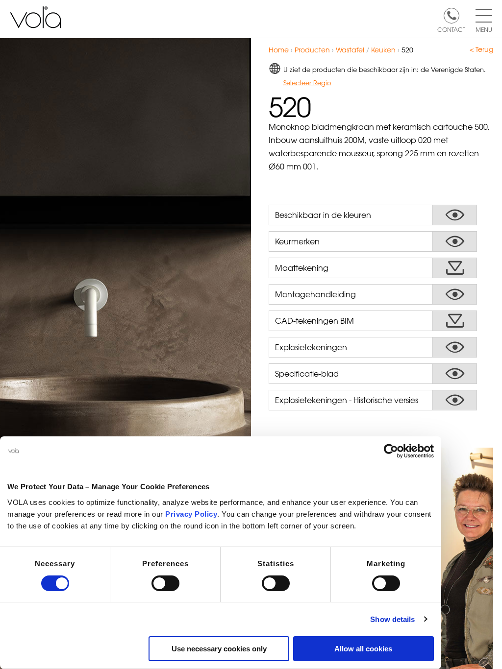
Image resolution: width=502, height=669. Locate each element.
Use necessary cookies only (219, 649)
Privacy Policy (191, 514)
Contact (451, 28)
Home (279, 50)
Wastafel (350, 50)
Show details (392, 619)
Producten (312, 50)
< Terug (481, 49)
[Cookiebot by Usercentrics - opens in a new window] (391, 451)
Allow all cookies (363, 649)
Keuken (383, 50)
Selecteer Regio (307, 82)
